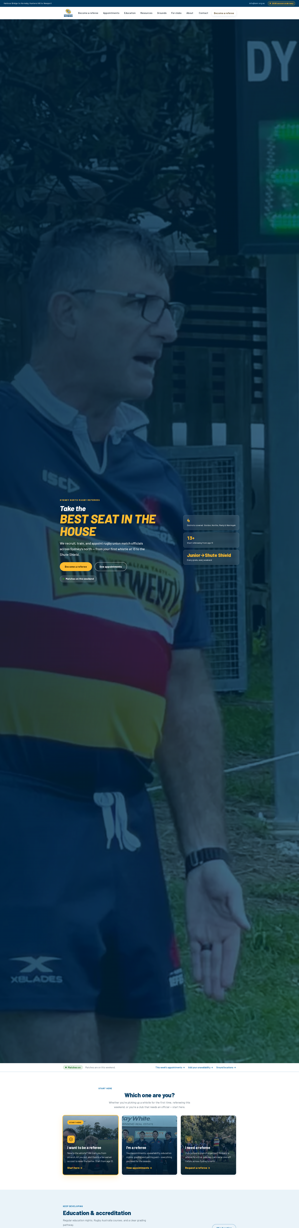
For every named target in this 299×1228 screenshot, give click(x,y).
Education (130, 12)
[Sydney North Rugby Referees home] (68, 13)
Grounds (161, 12)
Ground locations (226, 1067)
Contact (203, 12)
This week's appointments (170, 1067)
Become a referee (88, 12)
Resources (146, 12)
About (189, 12)
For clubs (176, 12)
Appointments (111, 12)
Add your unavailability (200, 1067)
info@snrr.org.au (257, 3)
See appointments (111, 566)
